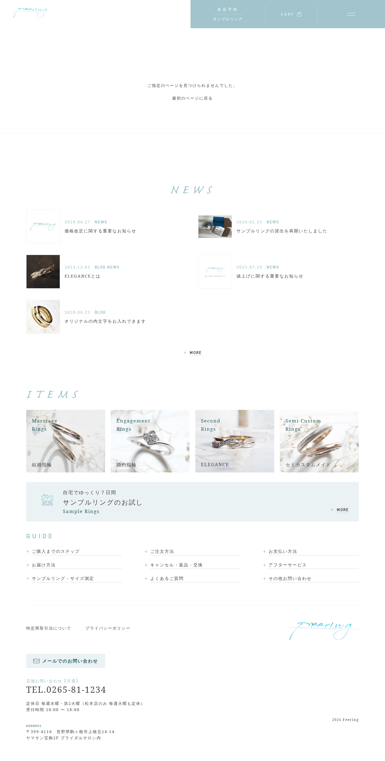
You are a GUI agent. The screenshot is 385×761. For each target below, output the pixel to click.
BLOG (100, 267)
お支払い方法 (283, 551)
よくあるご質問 (167, 578)
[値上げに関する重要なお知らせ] (215, 271)
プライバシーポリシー (107, 628)
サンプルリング (228, 18)
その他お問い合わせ (290, 578)
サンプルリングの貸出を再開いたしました (282, 231)
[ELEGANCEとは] (43, 271)
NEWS (101, 222)
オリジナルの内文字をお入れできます (105, 321)
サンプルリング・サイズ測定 (63, 578)
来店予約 (228, 9)
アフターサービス (288, 565)
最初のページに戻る (192, 98)
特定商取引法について (48, 628)
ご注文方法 (162, 551)
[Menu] (351, 14)
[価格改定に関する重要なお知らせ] (43, 226)
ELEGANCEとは (83, 276)
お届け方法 (44, 565)
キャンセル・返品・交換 (176, 565)
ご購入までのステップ (56, 551)
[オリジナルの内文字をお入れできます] (43, 316)
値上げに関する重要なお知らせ (270, 276)
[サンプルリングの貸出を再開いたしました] (215, 226)
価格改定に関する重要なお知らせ (100, 231)
